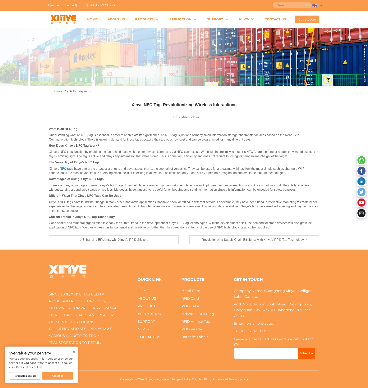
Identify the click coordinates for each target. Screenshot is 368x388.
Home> (57, 91)
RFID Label (190, 306)
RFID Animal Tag (195, 321)
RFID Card (190, 298)
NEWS (244, 19)
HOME (92, 19)
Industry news (82, 91)
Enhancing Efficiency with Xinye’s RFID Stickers (115, 239)
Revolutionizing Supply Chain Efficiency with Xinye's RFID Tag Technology (253, 239)
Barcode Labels (194, 337)
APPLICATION (180, 19)
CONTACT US (275, 19)
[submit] (307, 5)
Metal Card (190, 291)
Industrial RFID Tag (197, 314)
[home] (63, 19)
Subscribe (306, 353)
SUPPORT (215, 19)
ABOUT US (116, 19)
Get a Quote (307, 19)
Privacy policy (238, 379)
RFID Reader (192, 329)
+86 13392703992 (102, 5)
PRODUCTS (144, 19)
